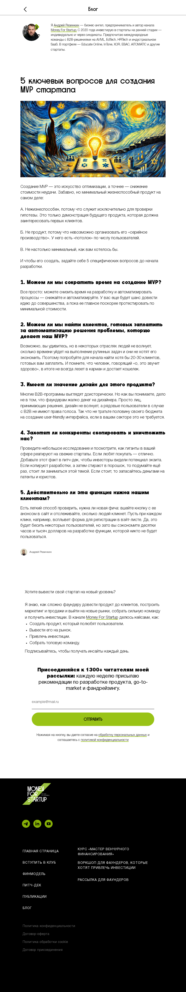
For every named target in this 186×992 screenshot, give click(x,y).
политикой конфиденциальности (105, 740)
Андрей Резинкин (66, 25)
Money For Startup (102, 617)
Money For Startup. (64, 30)
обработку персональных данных (122, 735)
